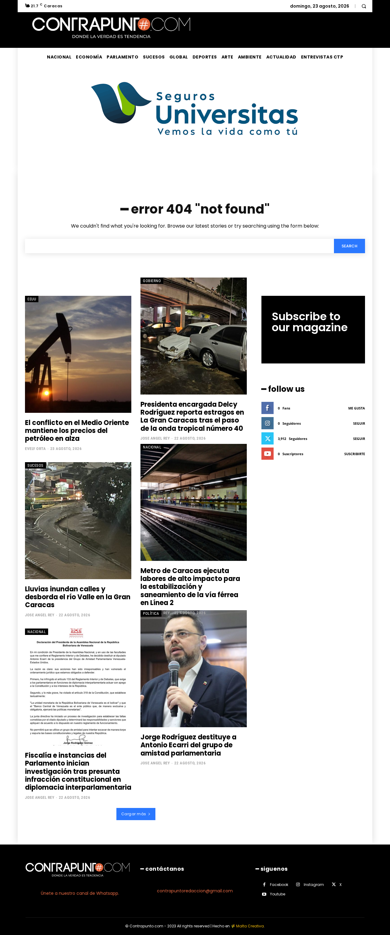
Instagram (314, 884)
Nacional (152, 447)
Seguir (359, 423)
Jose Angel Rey (155, 438)
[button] (364, 6)
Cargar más (133, 813)
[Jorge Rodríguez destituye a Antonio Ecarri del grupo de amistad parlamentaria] (193, 668)
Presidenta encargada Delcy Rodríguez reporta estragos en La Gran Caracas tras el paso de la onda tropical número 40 (192, 416)
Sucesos (35, 465)
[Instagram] (298, 884)
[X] (334, 884)
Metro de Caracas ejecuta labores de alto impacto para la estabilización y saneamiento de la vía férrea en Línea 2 (190, 587)
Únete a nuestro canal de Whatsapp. (80, 893)
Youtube (277, 894)
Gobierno (152, 280)
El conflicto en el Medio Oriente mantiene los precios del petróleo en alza (77, 431)
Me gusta (356, 408)
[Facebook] (264, 884)
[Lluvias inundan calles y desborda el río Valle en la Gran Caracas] (78, 520)
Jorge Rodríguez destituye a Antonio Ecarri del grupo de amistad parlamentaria (188, 745)
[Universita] (195, 158)
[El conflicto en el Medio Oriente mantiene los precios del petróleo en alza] (78, 354)
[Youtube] (264, 894)
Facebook (279, 884)
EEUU (31, 299)
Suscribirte (354, 454)
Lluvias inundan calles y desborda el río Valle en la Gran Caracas (77, 597)
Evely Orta (35, 448)
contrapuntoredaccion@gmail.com (195, 891)
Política (151, 613)
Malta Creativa (250, 926)
